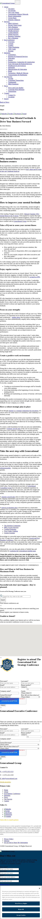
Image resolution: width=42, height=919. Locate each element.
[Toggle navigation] (17, 2)
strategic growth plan (13, 429)
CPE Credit (12, 49)
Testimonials (12, 82)
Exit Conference (9, 40)
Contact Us (11, 95)
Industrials (11, 67)
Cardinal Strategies (10, 529)
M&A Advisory (13, 23)
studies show (16, 317)
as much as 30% (35, 277)
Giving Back (12, 18)
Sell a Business (13, 27)
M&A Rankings (13, 84)
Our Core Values (13, 12)
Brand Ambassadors (14, 16)
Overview (11, 42)
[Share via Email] (23, 114)
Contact (6, 93)
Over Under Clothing (11, 531)
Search (6, 99)
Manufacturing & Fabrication (17, 69)
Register (10, 51)
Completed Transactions (16, 80)
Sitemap (6, 841)
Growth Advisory (13, 29)
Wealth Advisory (13, 31)
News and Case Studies (15, 88)
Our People (11, 10)
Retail (10, 71)
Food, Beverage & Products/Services (20, 64)
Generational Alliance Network (18, 14)
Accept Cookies (21, 915)
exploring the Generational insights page (23, 551)
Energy (10, 60)
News (6, 86)
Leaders (10, 45)
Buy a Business (13, 38)
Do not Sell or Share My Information (16, 842)
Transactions (12, 91)
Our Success (8, 77)
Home (6, 790)
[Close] (1, 657)
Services (6, 21)
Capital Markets (13, 32)
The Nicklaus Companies (12, 525)
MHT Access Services (11, 527)
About (6, 7)
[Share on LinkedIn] (3, 114)
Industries (7, 53)
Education (11, 58)
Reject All (21, 909)
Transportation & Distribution (17, 75)
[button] (20, 630)
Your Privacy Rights (21, 903)
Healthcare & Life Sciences (17, 66)
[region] (21, 902)
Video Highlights (13, 47)
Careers (6, 801)
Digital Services (13, 34)
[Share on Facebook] (17, 114)
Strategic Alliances (14, 20)
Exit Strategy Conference (12, 793)
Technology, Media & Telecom (18, 73)
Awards (10, 78)
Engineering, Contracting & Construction (21, 62)
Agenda (10, 43)
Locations (11, 97)
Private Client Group (15, 25)
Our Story (11, 9)
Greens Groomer (9, 533)
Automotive (12, 55)
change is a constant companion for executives (23, 411)
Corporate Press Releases (16, 89)
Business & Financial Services (18, 56)
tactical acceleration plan (9, 508)
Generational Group (20, 221)
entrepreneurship (5, 468)
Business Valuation (14, 36)
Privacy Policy (8, 839)
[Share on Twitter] (10, 114)
